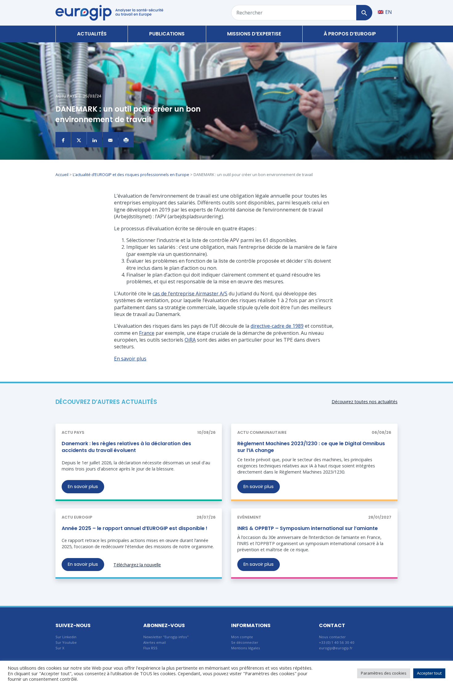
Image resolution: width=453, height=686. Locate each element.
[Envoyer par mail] (110, 139)
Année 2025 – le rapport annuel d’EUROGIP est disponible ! (134, 528)
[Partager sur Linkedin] (94, 139)
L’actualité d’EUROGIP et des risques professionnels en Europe (131, 174)
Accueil (61, 174)
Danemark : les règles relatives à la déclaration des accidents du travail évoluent (126, 447)
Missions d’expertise (254, 33)
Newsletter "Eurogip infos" (166, 637)
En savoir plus (83, 486)
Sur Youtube (66, 642)
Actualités (92, 33)
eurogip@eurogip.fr (336, 648)
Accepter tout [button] (429, 673)
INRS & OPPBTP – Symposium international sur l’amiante (307, 528)
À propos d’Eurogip (350, 33)
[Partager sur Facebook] (63, 139)
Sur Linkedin (65, 637)
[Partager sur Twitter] (79, 139)
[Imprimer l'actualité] (126, 139)
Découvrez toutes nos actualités (365, 402)
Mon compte (242, 637)
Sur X (59, 648)
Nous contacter (332, 637)
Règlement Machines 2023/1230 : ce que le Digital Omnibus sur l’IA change (311, 447)
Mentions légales (245, 648)
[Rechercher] (364, 12)
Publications (167, 33)
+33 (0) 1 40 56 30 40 (336, 642)
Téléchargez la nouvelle (137, 565)
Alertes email (154, 642)
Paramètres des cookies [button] (383, 673)
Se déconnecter (244, 642)
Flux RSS (150, 648)
